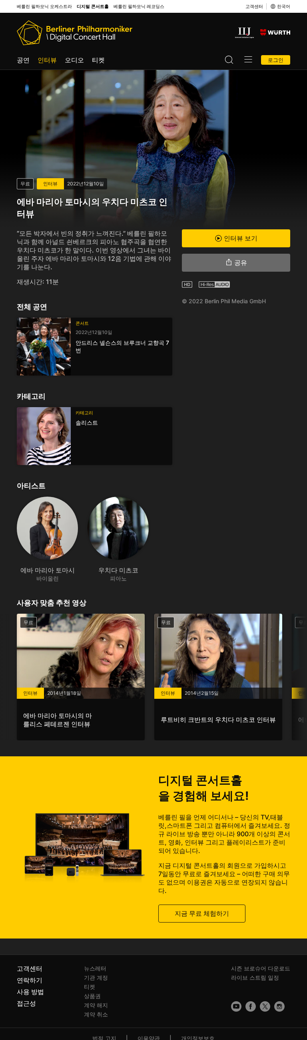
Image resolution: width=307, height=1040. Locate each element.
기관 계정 (96, 977)
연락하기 (29, 980)
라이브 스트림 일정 (255, 977)
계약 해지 (96, 1005)
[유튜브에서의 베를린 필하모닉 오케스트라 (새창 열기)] (236, 1006)
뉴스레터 (95, 968)
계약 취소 (96, 1014)
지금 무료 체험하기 (202, 913)
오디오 (74, 60)
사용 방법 (30, 992)
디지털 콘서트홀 (93, 6)
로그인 (275, 60)
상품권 (92, 995)
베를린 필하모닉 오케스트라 (44, 6)
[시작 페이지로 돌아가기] (74, 32)
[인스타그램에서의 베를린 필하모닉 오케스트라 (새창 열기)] (279, 1006)
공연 (23, 60)
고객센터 (254, 6)
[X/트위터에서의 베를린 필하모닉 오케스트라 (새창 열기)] (265, 1006)
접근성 (26, 1003)
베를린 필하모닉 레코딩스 (139, 6)
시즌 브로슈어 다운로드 (260, 968)
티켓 (98, 60)
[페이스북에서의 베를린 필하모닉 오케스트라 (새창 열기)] (250, 1006)
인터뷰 (47, 60)
